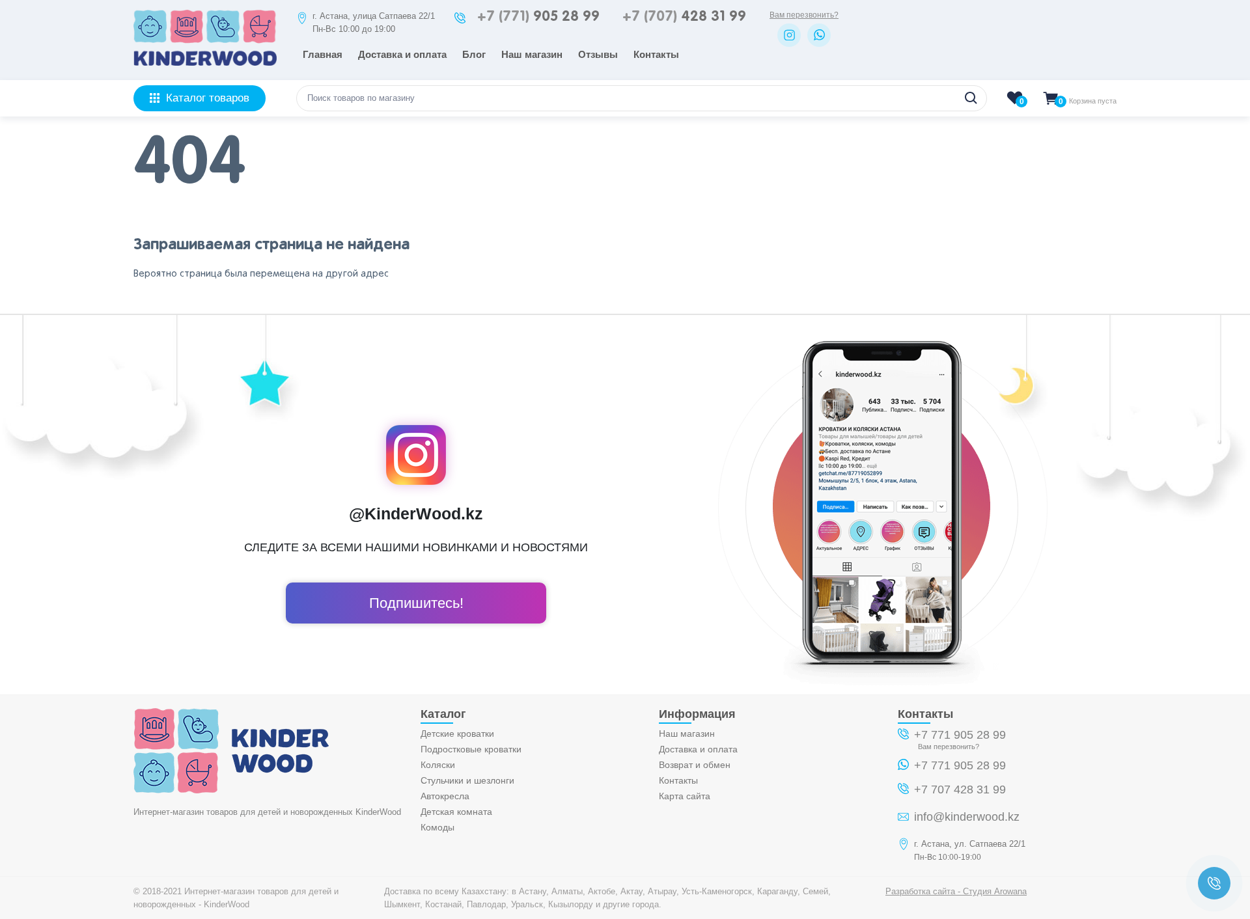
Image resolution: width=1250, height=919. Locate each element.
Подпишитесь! (416, 603)
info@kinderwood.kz (967, 816)
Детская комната (456, 811)
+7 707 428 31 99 (960, 789)
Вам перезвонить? (804, 15)
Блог (474, 54)
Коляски (438, 765)
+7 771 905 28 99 (960, 734)
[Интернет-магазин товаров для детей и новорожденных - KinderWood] (205, 62)
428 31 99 (684, 17)
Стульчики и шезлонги (467, 780)
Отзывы (598, 54)
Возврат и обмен (694, 765)
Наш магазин (531, 54)
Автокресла (445, 796)
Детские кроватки (457, 733)
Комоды (437, 827)
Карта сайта (684, 796)
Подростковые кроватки (471, 749)
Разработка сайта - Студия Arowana (956, 891)
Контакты (656, 54)
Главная (322, 54)
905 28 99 (538, 17)
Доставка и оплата (402, 54)
